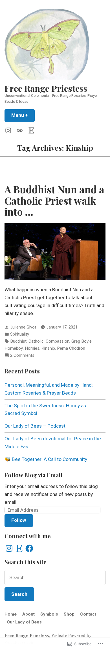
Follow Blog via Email (33, 475)
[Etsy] (30, 130)
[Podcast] (19, 130)
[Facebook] (29, 548)
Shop (69, 614)
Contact (88, 614)
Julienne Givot (23, 327)
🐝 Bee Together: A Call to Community (46, 459)
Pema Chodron (71, 348)
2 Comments (22, 356)
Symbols (49, 614)
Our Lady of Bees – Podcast (35, 426)
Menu (23, 115)
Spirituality (19, 334)
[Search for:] (55, 577)
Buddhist (18, 341)
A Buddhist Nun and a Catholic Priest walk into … (54, 200)
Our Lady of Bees (24, 622)
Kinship (48, 348)
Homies (32, 348)
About (28, 614)
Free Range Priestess (46, 88)
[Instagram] (9, 130)
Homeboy (14, 348)
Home (11, 614)
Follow (18, 520)
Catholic (36, 341)
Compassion (57, 341)
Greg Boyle (81, 341)
